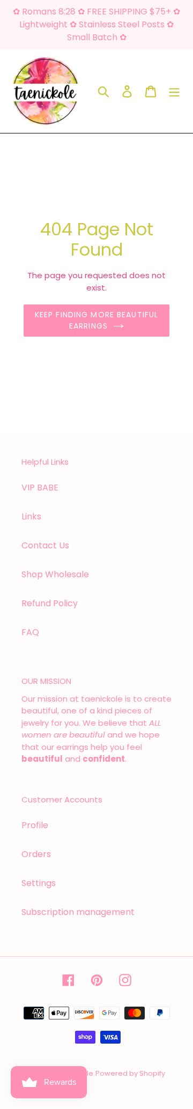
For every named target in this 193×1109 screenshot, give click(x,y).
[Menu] (174, 91)
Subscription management (78, 912)
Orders (36, 854)
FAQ (30, 632)
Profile (34, 825)
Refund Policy (49, 603)
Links (31, 516)
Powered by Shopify (130, 1073)
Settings (38, 883)
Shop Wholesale (55, 574)
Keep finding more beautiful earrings (96, 320)
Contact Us (45, 545)
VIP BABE (39, 487)
